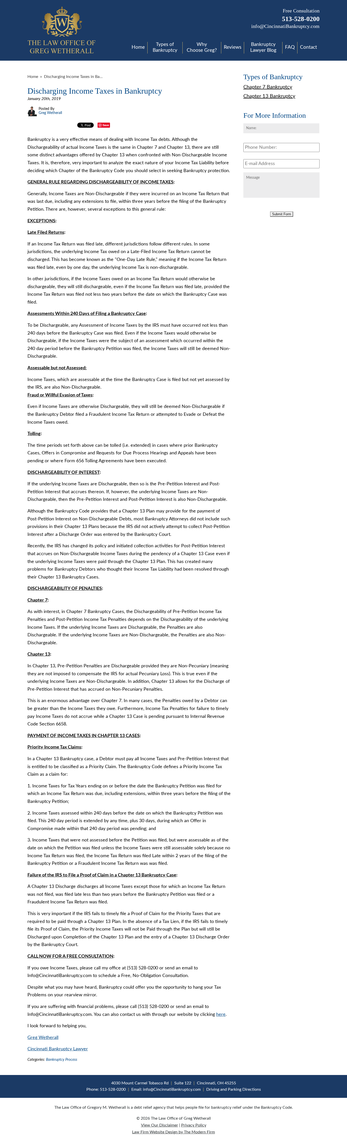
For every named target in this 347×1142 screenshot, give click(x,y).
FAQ (290, 47)
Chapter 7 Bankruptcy (267, 87)
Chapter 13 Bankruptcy (269, 96)
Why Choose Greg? (202, 47)
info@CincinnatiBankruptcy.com (285, 26)
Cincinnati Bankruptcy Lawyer (57, 1049)
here (221, 1014)
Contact (308, 47)
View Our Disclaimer (159, 1125)
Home (138, 47)
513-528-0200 (301, 19)
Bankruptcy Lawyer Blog (263, 47)
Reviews (232, 47)
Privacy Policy (193, 1125)
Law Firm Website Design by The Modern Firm (173, 1132)
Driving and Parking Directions (233, 1089)
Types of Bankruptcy (165, 47)
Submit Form (281, 214)
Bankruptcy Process (61, 1060)
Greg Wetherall (42, 1037)
